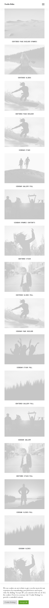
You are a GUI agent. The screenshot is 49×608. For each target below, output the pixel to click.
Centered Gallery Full (24, 404)
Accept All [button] (23, 602)
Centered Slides (24, 78)
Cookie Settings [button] (10, 602)
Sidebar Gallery (24, 440)
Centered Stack (24, 259)
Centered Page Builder (24, 114)
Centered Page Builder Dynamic (24, 41)
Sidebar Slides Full (24, 512)
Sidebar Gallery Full (24, 186)
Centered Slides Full (24, 295)
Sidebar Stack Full (24, 367)
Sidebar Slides (25, 548)
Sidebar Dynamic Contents (24, 223)
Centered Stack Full (24, 476)
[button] (43, 4)
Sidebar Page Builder (24, 331)
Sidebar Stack (24, 150)
